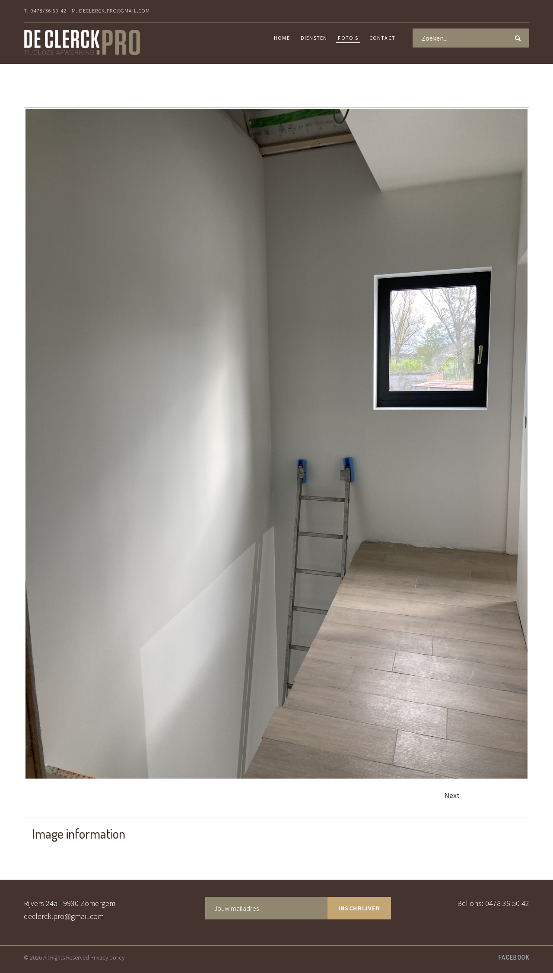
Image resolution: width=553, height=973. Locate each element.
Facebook (514, 957)
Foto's (348, 38)
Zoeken (520, 36)
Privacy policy (107, 957)
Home (282, 38)
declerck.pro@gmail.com (64, 916)
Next (452, 795)
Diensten (314, 38)
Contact (382, 38)
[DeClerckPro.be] (82, 42)
